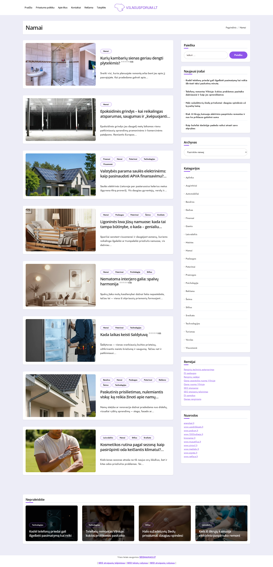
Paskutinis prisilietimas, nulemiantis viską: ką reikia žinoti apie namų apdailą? (131, 396)
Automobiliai (192, 193)
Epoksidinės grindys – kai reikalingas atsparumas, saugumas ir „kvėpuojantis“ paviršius (135, 116)
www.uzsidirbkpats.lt (193, 427)
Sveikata (161, 214)
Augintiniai (191, 185)
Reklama (88, 7)
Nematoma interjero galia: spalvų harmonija (129, 281)
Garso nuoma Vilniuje (194, 384)
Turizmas (190, 331)
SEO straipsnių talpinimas (196, 391)
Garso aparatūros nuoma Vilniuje (199, 380)
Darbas (189, 210)
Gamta (189, 226)
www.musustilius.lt (192, 441)
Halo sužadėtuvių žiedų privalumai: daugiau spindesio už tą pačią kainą (216, 104)
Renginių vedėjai (192, 377)
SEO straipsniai (191, 388)
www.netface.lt (191, 456)
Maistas (189, 242)
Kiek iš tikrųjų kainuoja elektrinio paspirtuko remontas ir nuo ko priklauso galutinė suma (215, 116)
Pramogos (191, 275)
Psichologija (135, 272)
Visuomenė (107, 164)
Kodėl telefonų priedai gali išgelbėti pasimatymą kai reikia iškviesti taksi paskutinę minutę (216, 82)
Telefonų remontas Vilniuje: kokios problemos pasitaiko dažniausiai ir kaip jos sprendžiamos (215, 93)
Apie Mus (62, 7)
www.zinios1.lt (190, 445)
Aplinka (190, 177)
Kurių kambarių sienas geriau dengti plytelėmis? (131, 60)
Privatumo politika (45, 7)
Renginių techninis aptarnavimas (199, 369)
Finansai (106, 159)
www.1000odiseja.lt (193, 434)
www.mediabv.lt (191, 449)
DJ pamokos (189, 395)
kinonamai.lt (189, 438)
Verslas (189, 339)
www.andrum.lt (191, 430)
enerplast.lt (189, 423)
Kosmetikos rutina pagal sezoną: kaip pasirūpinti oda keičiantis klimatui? (132, 448)
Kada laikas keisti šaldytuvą (130, 334)
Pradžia (28, 7)
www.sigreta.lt (190, 452)
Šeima (148, 214)
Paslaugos (119, 214)
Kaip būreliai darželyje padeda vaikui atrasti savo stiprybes (212, 127)
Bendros (106, 380)
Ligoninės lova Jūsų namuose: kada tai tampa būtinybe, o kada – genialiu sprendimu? (133, 226)
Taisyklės (101, 7)
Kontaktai (76, 7)
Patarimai (133, 159)
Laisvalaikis (108, 437)
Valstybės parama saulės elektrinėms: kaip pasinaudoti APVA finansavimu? (133, 174)
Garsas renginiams (192, 399)
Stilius (149, 272)
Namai (106, 51)
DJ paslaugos (190, 373)
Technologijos (149, 159)
